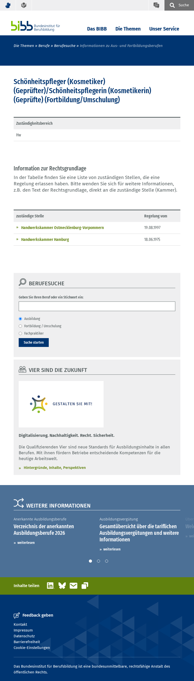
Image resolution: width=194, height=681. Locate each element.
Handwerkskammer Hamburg (45, 239)
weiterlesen (26, 542)
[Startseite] (43, 26)
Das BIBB (97, 29)
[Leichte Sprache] (24, 5)
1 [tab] (90, 561)
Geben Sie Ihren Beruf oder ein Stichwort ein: (51, 297)
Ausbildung (32, 318)
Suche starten (34, 342)
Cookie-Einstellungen (32, 647)
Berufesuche (65, 45)
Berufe (44, 45)
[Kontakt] (156, 5)
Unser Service (164, 29)
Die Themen (128, 29)
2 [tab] (98, 561)
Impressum (23, 630)
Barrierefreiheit (27, 642)
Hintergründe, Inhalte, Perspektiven (55, 467)
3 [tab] (106, 561)
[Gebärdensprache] (8, 5)
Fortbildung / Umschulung (42, 326)
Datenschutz (24, 636)
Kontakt (20, 624)
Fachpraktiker (34, 333)
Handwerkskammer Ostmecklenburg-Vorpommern (62, 227)
